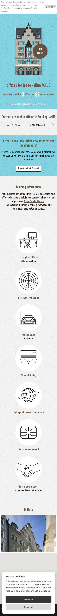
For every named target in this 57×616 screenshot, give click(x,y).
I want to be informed (28, 168)
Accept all (28, 599)
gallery (40, 52)
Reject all (28, 607)
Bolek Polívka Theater (34, 201)
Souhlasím (50, 7)
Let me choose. (43, 591)
